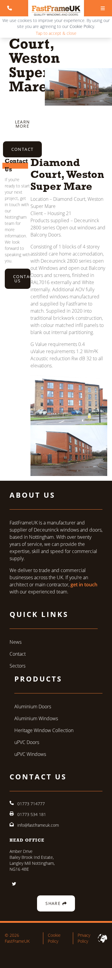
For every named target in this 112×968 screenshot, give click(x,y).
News (16, 642)
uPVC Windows (30, 754)
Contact (18, 654)
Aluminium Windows (36, 718)
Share (53, 903)
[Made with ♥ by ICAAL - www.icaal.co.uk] (102, 938)
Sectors (17, 665)
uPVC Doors (26, 742)
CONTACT (22, 149)
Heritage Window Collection (43, 730)
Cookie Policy (82, 26)
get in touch (83, 584)
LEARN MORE (22, 124)
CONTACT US (21, 278)
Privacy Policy (84, 938)
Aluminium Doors (32, 706)
